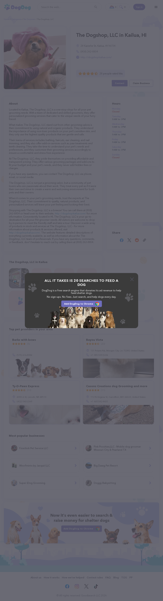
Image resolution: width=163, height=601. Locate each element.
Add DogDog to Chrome (78, 303)
